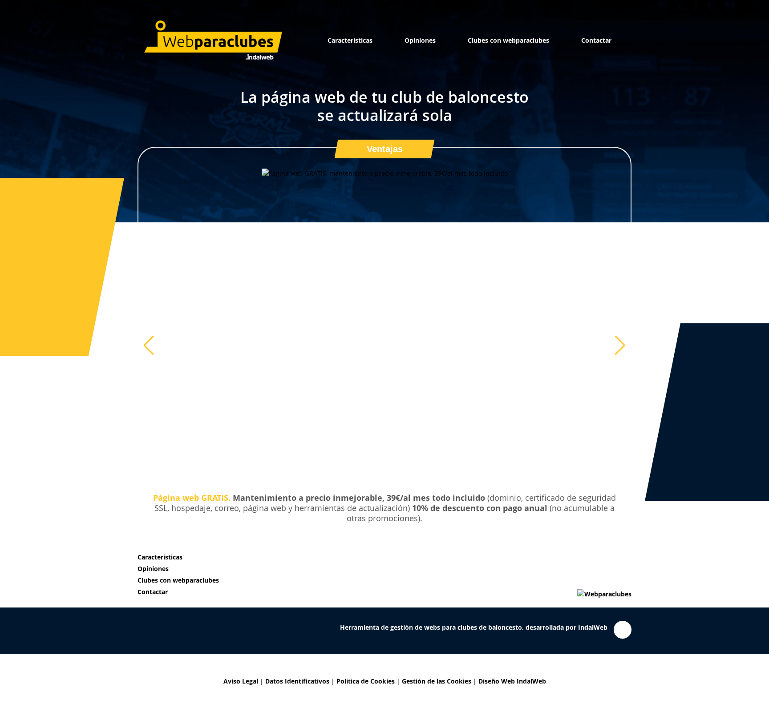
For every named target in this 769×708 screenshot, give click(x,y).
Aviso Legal (240, 660)
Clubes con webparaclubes (508, 40)
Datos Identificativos (297, 660)
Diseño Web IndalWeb (512, 660)
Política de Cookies (365, 660)
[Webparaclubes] (213, 40)
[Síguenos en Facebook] (622, 609)
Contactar (596, 40)
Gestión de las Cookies (436, 660)
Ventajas (385, 149)
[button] (620, 335)
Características (350, 40)
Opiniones (420, 40)
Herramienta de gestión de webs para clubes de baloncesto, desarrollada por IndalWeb (473, 607)
